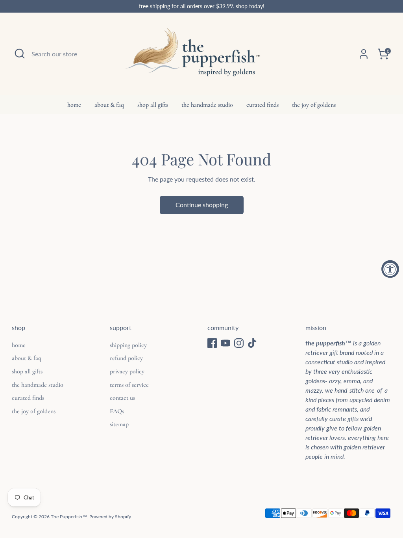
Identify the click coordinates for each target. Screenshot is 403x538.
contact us (122, 398)
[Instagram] (239, 343)
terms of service (129, 385)
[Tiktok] (252, 343)
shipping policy (128, 345)
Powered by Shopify (110, 516)
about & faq (109, 105)
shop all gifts (152, 105)
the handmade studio (207, 105)
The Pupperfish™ (69, 516)
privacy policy (127, 371)
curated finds (262, 105)
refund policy (126, 358)
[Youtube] (225, 343)
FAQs (117, 411)
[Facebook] (212, 343)
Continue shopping (202, 204)
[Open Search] (20, 53)
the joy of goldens (314, 105)
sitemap (119, 424)
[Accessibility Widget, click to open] (390, 269)
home (74, 105)
